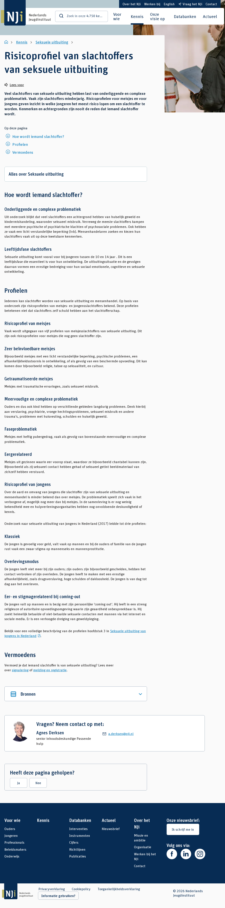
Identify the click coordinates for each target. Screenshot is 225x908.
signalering (20, 670)
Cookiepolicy (81, 889)
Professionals (14, 842)
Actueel (210, 16)
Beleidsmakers (15, 849)
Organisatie (142, 847)
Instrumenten (79, 835)
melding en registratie (50, 670)
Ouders (9, 828)
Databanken (185, 16)
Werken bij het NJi (145, 856)
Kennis (137, 16)
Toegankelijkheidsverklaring (119, 889)
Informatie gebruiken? (58, 895)
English (169, 4)
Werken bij (152, 4)
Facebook (172, 854)
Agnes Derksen (50, 733)
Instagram (200, 854)
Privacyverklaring (51, 889)
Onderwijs (11, 856)
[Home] (6, 42)
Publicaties (77, 856)
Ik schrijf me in (183, 829)
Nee (38, 782)
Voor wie (117, 16)
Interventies (78, 828)
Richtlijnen (77, 849)
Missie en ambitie (141, 837)
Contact (211, 4)
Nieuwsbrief (111, 828)
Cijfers (73, 842)
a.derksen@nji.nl (121, 733)
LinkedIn (186, 854)
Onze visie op (157, 16)
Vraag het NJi (192, 4)
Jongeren (11, 835)
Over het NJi (132, 4)
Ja (18, 782)
